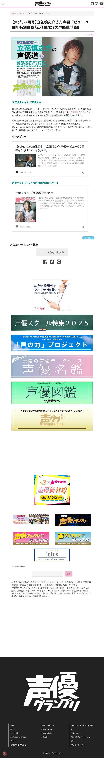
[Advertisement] (52, 271)
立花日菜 (22, 593)
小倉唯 (62, 587)
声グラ (75, 584)
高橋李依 (28, 596)
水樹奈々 (55, 590)
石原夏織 (75, 590)
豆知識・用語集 (46, 733)
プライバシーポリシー (79, 745)
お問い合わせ (76, 733)
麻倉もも (45, 596)
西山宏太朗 (48, 593)
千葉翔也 (58, 584)
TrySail (19, 582)
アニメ (26, 582)
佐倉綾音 (32, 584)
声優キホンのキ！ (47, 729)
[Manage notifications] (5, 753)
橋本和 (48, 590)
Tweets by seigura (18, 566)
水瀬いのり (65, 590)
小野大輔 (70, 588)
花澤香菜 (30, 593)
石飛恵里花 (84, 590)
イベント (13, 741)
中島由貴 (87, 582)
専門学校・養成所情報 (18, 745)
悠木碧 (13, 590)
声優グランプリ (21, 587)
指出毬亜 (20, 590)
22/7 (13, 582)
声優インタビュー (47, 725)
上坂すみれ (69, 582)
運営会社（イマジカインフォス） (81, 739)
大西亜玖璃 (53, 588)
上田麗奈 (78, 582)
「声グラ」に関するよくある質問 (82, 727)
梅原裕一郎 (30, 590)
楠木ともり (41, 590)
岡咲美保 (79, 588)
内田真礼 (40, 584)
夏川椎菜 (44, 588)
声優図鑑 (35, 588)
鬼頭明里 (37, 596)
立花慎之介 (76, 111)
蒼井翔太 (38, 593)
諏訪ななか (58, 593)
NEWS (12, 729)
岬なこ (86, 588)
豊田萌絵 (67, 593)
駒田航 (21, 596)
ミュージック (56, 581)
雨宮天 (14, 596)
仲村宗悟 (15, 584)
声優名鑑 (44, 737)
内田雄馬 (49, 584)
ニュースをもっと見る (52, 252)
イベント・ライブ (39, 581)
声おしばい (67, 584)
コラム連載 (14, 733)
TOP (12, 725)
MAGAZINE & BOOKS (18, 737)
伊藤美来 (24, 584)
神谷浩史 (14, 593)
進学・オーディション (81, 593)
